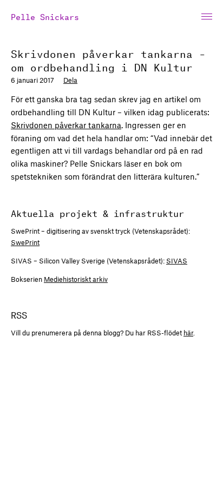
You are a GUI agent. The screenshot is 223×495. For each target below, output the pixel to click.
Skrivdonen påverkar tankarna (66, 125)
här (188, 332)
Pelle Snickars (45, 16)
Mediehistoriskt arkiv (76, 279)
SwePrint (25, 242)
